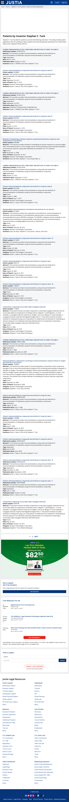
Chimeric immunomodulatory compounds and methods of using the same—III (28, 284)
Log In (57, 2)
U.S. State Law (39, 735)
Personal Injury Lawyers (10, 702)
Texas (36, 754)
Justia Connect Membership (43, 764)
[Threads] (36, 796)
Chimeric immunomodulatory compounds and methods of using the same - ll (28, 481)
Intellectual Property (9, 720)
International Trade (9, 723)
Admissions (38, 714)
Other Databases (9, 762)
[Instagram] (33, 796)
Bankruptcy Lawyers (9, 686)
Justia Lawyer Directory (41, 767)
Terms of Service (38, 799)
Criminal (37, 688)
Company (25, 799)
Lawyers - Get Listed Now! (34, 666)
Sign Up (64, 2)
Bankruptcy (38, 686)
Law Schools (39, 709)
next (36, 536)
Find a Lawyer (8, 652)
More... (5, 704)
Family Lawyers (7, 699)
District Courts (7, 751)
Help (30, 799)
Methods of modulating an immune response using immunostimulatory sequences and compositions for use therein (31, 140)
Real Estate (6, 725)
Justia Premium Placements (43, 770)
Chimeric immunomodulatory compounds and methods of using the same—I (27, 416)
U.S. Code (5, 741)
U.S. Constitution (8, 738)
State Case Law (39, 743)
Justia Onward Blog (40, 778)
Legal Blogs (6, 767)
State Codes (38, 741)
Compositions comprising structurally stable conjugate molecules (24, 307)
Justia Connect (7, 799)
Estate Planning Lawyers (10, 696)
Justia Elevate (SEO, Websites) (43, 772)
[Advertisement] (34, 20)
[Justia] (14, 2)
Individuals (38, 683)
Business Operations (9, 714)
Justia (2, 6)
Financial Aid (38, 717)
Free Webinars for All (11, 601)
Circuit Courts (7, 749)
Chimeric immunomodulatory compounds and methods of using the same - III (28, 460)
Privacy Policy (48, 799)
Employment (6, 717)
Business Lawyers (8, 688)
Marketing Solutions (41, 762)
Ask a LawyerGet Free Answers (10, 584)
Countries (6, 780)
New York (37, 751)
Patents (8, 6)
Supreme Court (7, 746)
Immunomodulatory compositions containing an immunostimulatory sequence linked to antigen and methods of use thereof (34, 361)
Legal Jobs (6, 764)
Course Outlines (39, 720)
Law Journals (38, 723)
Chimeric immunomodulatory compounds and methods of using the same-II (27, 186)
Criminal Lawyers (8, 691)
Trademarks (6, 778)
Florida (36, 749)
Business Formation (9, 712)
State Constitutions (40, 738)
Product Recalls (7, 772)
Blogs (36, 725)
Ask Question (34, 591)
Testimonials (38, 780)
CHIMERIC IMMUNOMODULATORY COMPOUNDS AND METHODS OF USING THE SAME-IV (30, 49)
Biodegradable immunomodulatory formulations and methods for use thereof (28, 209)
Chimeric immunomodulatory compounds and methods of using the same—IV (28, 238)
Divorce (36, 691)
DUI (35, 694)
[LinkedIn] (26, 796)
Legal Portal (17, 799)
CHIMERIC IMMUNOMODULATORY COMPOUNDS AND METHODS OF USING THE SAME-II (30, 340)
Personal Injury (39, 702)
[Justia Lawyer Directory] (43, 796)
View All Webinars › (35, 637)
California (37, 746)
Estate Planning (39, 696)
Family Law (37, 699)
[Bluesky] (38, 796)
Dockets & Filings (8, 754)
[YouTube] (28, 796)
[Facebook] (31, 796)
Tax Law (5, 728)
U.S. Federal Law (9, 735)
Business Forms (8, 770)
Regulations (6, 743)
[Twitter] (41, 796)
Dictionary (37, 712)
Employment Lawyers (9, 694)
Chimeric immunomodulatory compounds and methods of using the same (27, 261)
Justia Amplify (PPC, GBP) (42, 775)
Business (6, 709)
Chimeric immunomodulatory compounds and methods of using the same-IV (27, 70)
